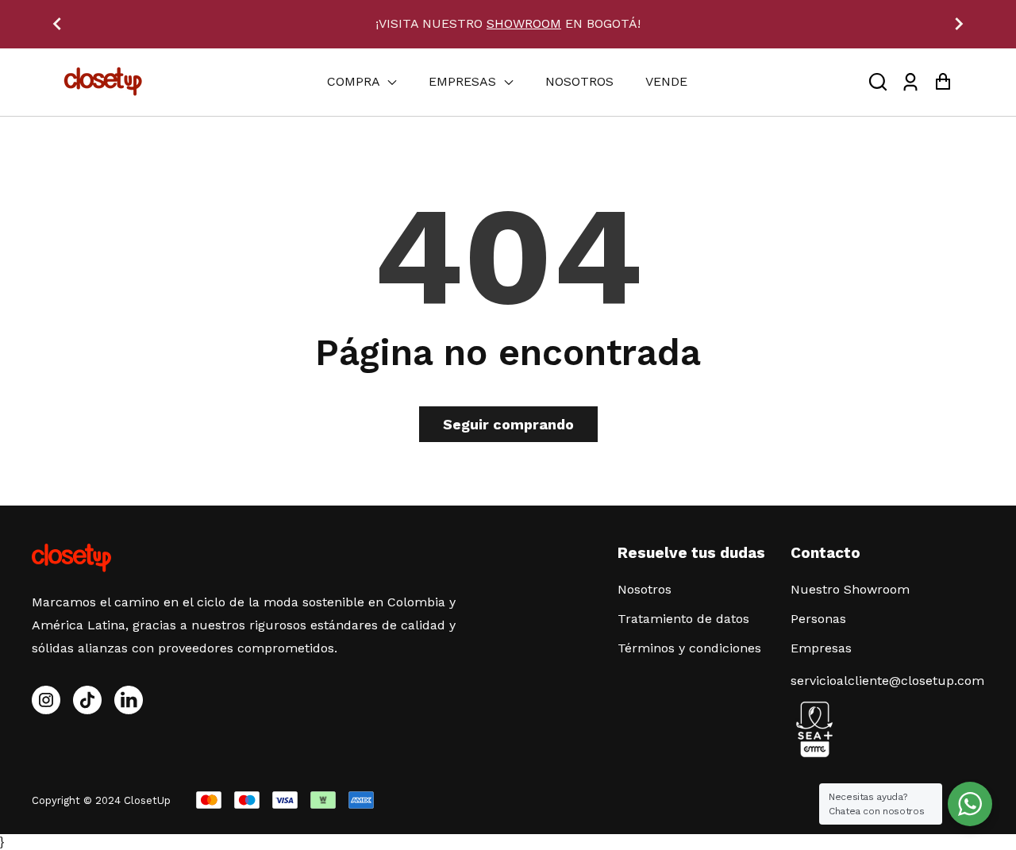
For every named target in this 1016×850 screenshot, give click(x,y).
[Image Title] (87, 700)
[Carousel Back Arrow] (57, 24)
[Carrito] (942, 82)
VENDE (666, 81)
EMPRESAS (464, 81)
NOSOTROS (579, 81)
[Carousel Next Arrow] (959, 24)
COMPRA (355, 81)
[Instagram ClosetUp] (46, 700)
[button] (877, 82)
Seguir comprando (508, 424)
